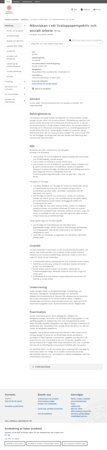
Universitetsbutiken (79, 401)
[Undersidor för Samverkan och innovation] (24, 88)
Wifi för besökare (45, 414)
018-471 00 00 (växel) (13, 401)
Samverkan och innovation (11, 88)
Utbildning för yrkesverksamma (13, 65)
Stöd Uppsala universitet (81, 411)
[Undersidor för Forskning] (24, 81)
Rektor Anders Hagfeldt (80, 399)
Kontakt (10, 76)
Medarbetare (27, 1)
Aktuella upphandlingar (80, 414)
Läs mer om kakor (12, 439)
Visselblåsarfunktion (79, 416)
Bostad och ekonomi (15, 41)
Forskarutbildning (14, 71)
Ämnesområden (13, 36)
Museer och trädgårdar (47, 404)
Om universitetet (11, 94)
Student (16, 1)
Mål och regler (77, 409)
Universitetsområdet (46, 401)
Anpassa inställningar (76, 443)
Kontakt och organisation (10, 100)
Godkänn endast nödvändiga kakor (43, 443)
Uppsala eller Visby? (15, 46)
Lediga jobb (75, 406)
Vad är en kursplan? (43, 89)
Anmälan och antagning (12, 57)
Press (73, 404)
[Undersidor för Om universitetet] (24, 94)
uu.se (8, 1)
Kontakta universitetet (14, 406)
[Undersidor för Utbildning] (24, 25)
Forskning (9, 82)
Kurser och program (15, 31)
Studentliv (11, 51)
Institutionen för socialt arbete (44, 84)
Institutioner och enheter (48, 399)
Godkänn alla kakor (15, 443)
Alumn (37, 1)
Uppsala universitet (12, 19)
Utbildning (24, 19)
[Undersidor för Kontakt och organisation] (24, 100)
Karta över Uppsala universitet (50, 409)
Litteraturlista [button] (42, 366)
